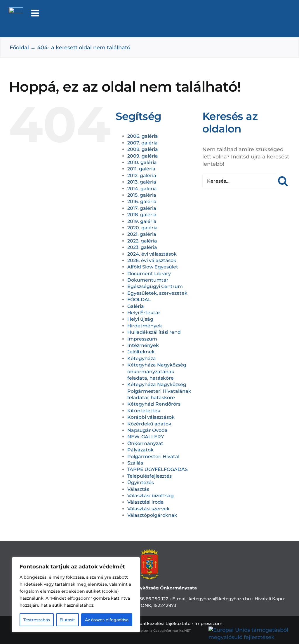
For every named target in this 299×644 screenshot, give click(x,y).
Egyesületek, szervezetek (157, 293)
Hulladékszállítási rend (154, 332)
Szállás (135, 463)
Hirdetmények (144, 326)
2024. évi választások (152, 254)
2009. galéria (142, 156)
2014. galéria (142, 188)
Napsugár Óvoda (147, 430)
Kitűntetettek (143, 410)
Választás (138, 489)
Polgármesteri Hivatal (153, 456)
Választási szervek (148, 509)
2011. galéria (141, 169)
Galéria (135, 306)
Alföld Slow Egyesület (152, 267)
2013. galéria (141, 182)
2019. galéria (142, 221)
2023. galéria (142, 247)
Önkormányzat (145, 443)
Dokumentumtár (147, 280)
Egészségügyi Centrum (155, 286)
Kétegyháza (141, 358)
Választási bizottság (150, 495)
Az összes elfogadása (106, 619)
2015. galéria (141, 195)
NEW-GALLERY (145, 436)
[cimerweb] (16, 10)
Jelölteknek (141, 352)
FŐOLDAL (139, 299)
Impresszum (142, 339)
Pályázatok (140, 450)
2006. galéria (142, 136)
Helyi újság (140, 319)
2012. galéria (141, 175)
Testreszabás (36, 619)
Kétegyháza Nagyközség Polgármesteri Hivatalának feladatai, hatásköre (159, 391)
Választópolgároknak (152, 515)
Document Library (149, 273)
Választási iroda (145, 502)
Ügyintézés (140, 482)
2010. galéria (142, 162)
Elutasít (67, 619)
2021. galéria (141, 234)
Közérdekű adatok (149, 424)
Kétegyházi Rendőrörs (153, 404)
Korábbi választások (151, 417)
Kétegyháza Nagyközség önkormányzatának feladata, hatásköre (156, 371)
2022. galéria (142, 241)
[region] (76, 594)
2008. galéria (142, 149)
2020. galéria (142, 228)
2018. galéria (142, 214)
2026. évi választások (151, 260)
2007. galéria (142, 143)
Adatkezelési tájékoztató (163, 623)
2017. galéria (141, 208)
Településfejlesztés (149, 476)
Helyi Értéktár (143, 312)
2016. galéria (142, 201)
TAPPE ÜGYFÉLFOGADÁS (157, 469)
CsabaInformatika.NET (172, 631)
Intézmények (143, 345)
